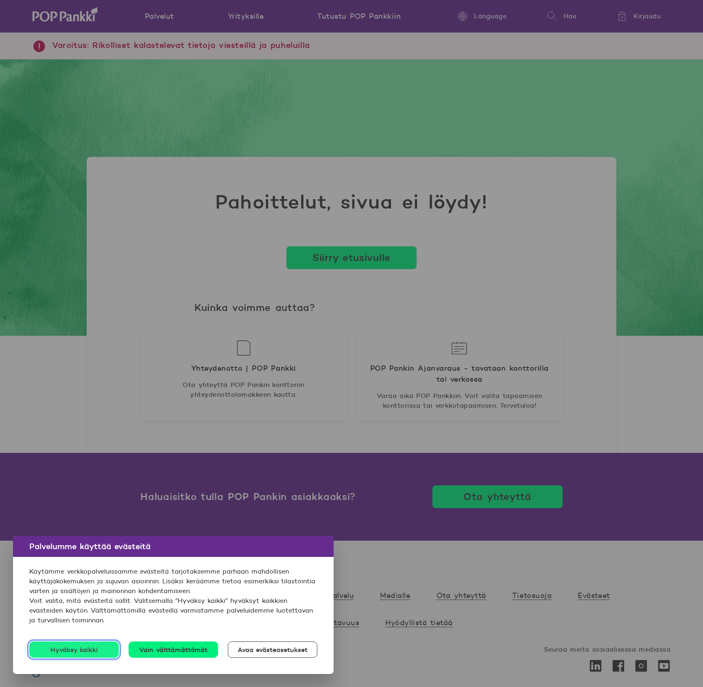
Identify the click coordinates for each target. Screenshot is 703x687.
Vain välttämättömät (173, 650)
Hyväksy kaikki (74, 650)
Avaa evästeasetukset (273, 650)
